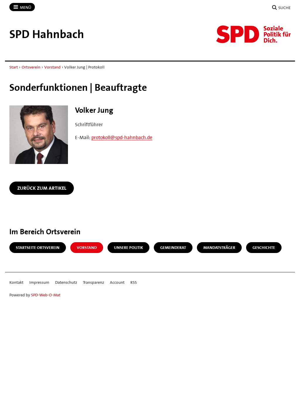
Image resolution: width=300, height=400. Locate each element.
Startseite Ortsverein (37, 247)
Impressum (39, 282)
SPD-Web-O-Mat (45, 295)
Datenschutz (66, 282)
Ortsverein (31, 67)
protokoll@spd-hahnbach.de (121, 137)
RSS (133, 282)
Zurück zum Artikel (41, 188)
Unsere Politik (128, 247)
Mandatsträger (219, 247)
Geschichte (264, 247)
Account (117, 282)
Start (13, 67)
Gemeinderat (173, 247)
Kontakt (16, 282)
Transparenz (93, 282)
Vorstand (52, 67)
